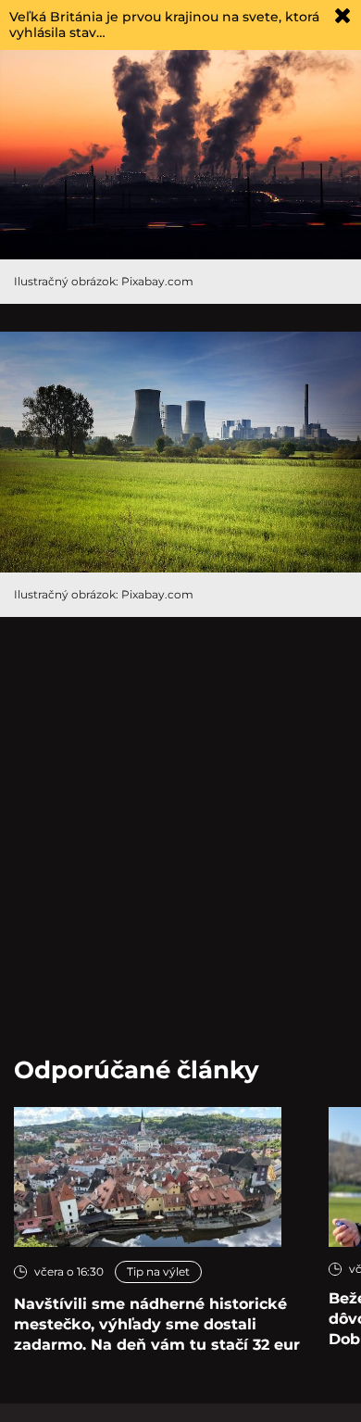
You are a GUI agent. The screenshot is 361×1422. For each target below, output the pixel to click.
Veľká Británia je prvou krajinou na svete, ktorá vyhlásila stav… (164, 24)
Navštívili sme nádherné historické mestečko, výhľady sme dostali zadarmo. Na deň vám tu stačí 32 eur (157, 1324)
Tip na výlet (158, 1271)
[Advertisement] (180, 825)
